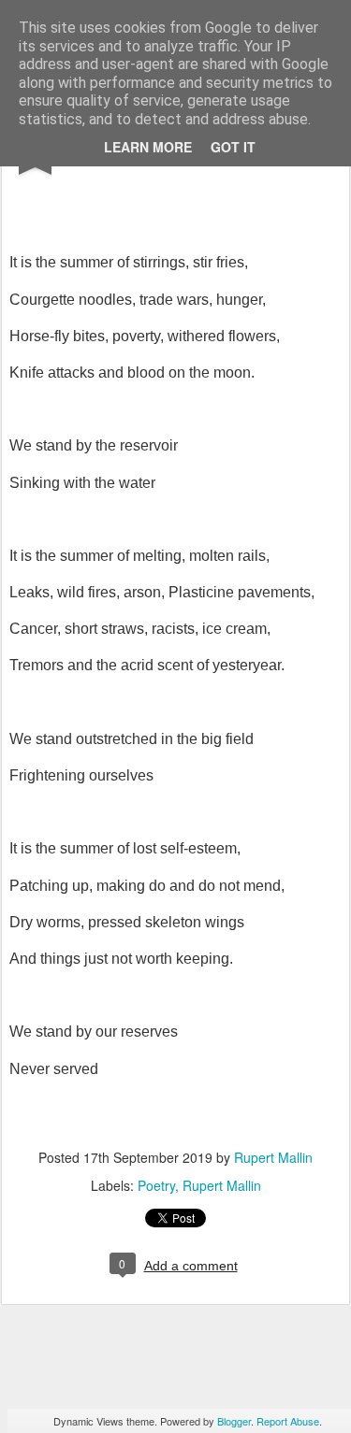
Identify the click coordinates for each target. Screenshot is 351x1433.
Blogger (234, 1420)
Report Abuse (287, 1420)
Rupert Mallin (273, 1157)
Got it (233, 146)
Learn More (148, 146)
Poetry (156, 1185)
